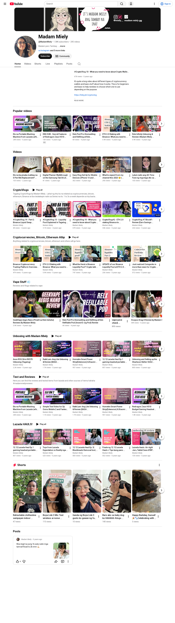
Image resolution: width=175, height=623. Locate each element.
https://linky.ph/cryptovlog (85, 95)
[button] (79, 100)
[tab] (17, 64)
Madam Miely (18, 225)
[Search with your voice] (131, 4)
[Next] (161, 123)
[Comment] (62, 561)
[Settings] (154, 3)
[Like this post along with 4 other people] (17, 561)
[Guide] (5, 3)
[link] (42, 551)
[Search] (121, 4)
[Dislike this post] (24, 561)
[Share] (56, 561)
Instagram (45, 50)
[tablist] (87, 64)
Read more (79, 101)
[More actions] (40, 135)
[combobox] (81, 3)
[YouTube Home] (16, 4)
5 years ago (37, 539)
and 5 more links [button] (57, 50)
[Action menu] (68, 561)
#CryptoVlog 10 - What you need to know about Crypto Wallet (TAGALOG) (101, 72)
